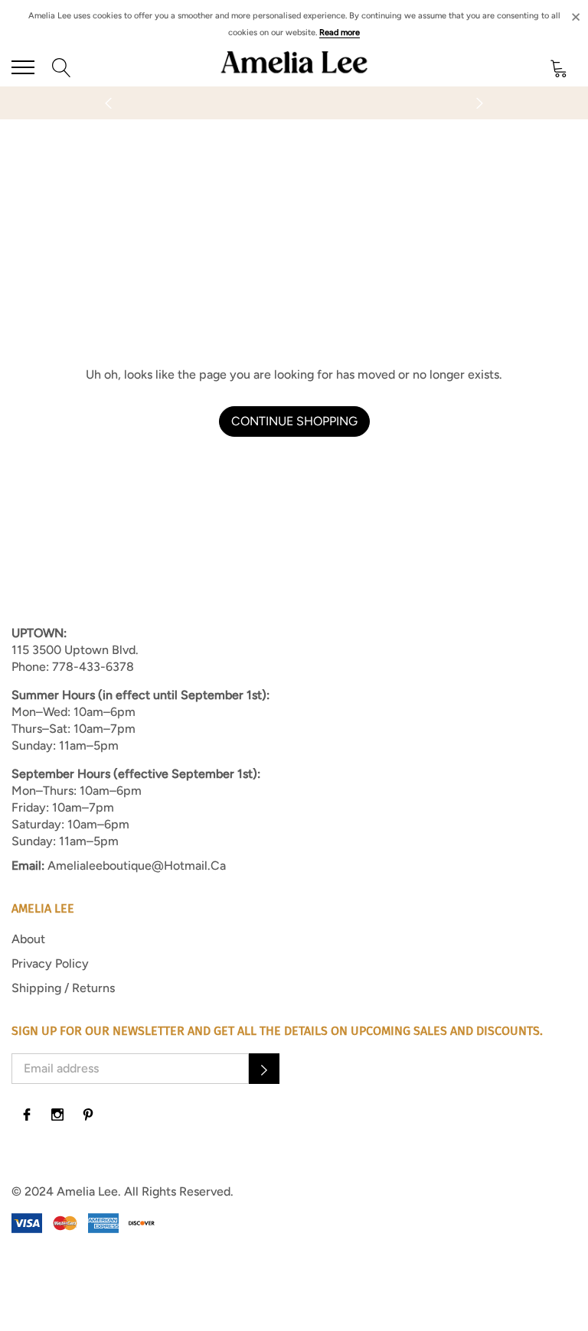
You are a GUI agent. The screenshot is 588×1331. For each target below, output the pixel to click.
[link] (26, 1114)
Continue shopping (294, 421)
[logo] (294, 67)
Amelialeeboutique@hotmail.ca (136, 865)
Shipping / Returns (63, 988)
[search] (61, 66)
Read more (339, 32)
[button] (264, 1068)
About (28, 939)
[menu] (22, 67)
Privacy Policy (50, 963)
